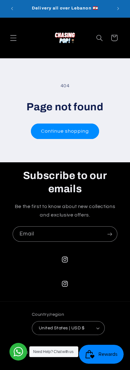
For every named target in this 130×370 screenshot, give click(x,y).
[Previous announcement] (12, 8)
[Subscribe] (110, 234)
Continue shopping (65, 131)
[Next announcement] (118, 8)
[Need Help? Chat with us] (18, 352)
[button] (13, 38)
